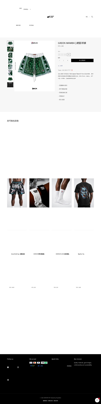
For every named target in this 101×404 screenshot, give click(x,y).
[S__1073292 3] (10, 55)
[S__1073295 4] (10, 61)
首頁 (17, 8)
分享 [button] (61, 65)
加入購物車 (82, 60)
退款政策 (56, 400)
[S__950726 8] (10, 84)
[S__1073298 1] (10, 43)
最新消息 (15, 25)
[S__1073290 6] (10, 72)
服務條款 (45, 400)
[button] (92, 17)
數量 (59, 57)
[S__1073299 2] (10, 49)
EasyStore (58, 397)
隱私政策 (50, 400)
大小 (59, 51)
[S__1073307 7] (10, 78)
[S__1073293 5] (10, 67)
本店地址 (28, 25)
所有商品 (26, 9)
